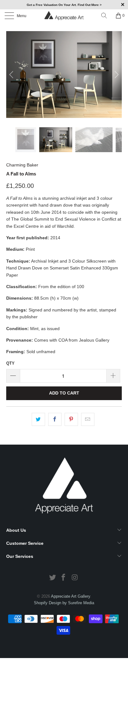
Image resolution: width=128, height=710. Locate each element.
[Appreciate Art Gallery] (64, 15)
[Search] (106, 15)
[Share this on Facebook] (55, 419)
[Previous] (12, 74)
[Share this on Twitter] (38, 419)
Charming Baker (22, 164)
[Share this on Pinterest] (71, 419)
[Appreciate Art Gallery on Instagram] (75, 578)
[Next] (115, 74)
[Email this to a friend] (87, 419)
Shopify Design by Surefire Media (64, 602)
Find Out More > (90, 5)
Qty (10, 363)
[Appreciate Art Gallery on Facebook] (63, 578)
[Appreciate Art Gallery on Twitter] (52, 578)
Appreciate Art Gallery (70, 596)
